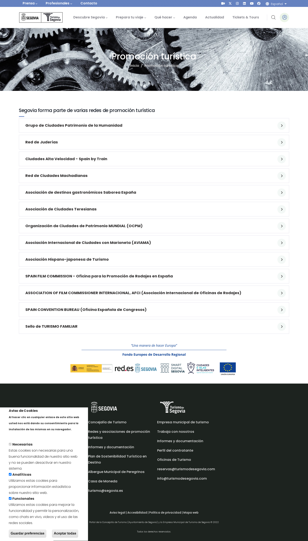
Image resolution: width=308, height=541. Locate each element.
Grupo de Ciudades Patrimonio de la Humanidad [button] (73, 125)
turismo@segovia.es (105, 490)
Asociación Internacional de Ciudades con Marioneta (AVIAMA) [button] (88, 242)
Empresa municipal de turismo (183, 422)
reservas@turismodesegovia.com (186, 469)
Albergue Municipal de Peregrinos (116, 471)
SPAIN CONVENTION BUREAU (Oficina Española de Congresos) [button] (86, 309)
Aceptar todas (65, 533)
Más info (16, 435)
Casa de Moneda (102, 481)
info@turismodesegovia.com (182, 478)
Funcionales (23, 498)
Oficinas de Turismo (174, 459)
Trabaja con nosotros (175, 431)
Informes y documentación (180, 441)
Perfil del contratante (175, 450)
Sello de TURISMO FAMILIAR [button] (51, 326)
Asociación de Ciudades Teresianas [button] (61, 209)
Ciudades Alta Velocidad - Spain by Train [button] (66, 158)
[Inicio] (35, 17)
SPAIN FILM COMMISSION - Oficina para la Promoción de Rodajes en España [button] (99, 276)
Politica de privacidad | (166, 513)
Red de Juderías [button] (41, 142)
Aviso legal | (118, 513)
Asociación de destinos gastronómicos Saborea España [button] (80, 192)
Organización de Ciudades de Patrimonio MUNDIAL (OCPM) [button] (84, 225)
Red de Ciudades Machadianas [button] (56, 175)
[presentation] (223, 3)
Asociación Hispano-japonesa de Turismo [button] (67, 259)
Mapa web (190, 513)
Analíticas (21, 474)
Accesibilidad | (138, 513)
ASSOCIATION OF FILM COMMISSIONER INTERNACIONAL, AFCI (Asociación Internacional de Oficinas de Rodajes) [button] (133, 292)
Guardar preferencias (27, 533)
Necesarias (22, 444)
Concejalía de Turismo (107, 422)
